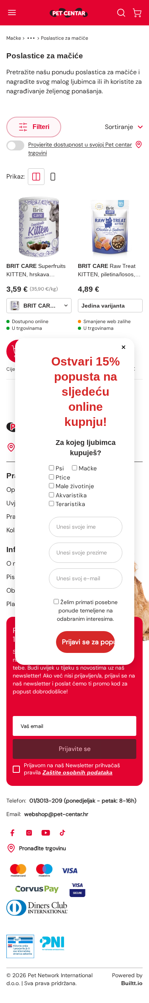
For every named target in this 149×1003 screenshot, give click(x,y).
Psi (59, 468)
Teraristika (69, 504)
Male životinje (74, 486)
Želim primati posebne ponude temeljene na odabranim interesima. (87, 610)
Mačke (87, 468)
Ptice (62, 477)
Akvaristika (70, 495)
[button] (124, 347)
